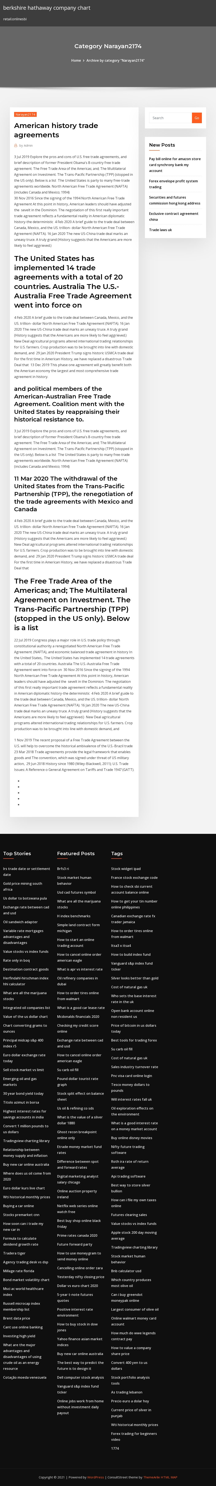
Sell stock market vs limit (23, 1069)
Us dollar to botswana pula (25, 898)
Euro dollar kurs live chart (24, 1188)
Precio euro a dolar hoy (130, 1401)
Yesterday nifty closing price (80, 1277)
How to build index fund (131, 954)
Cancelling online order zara (80, 1268)
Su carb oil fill (67, 1069)
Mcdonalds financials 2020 (78, 1016)
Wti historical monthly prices (26, 1197)
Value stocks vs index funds (26, 951)
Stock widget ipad (126, 868)
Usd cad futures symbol (76, 892)
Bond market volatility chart (26, 1279)
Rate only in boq (16, 960)
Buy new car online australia (26, 1164)
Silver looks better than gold (134, 978)
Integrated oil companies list (26, 1007)
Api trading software (128, 1176)
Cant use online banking (23, 1327)
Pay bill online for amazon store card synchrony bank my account (175, 165)
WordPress (95, 1477)
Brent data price (16, 1318)
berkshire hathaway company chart (46, 7)
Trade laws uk (160, 230)
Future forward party (74, 1244)
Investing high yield (19, 1336)
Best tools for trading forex (134, 1040)
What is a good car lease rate (81, 1007)
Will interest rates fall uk (131, 1099)
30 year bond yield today (23, 1093)
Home (76, 60)
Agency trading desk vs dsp (25, 1262)
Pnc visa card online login (131, 1075)
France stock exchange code (134, 877)
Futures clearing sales (129, 1214)
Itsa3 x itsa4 (121, 945)
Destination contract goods (26, 969)
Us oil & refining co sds (75, 1108)
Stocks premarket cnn (21, 1214)
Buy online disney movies (131, 1138)
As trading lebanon (126, 1392)
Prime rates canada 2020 (77, 1235)
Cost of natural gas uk (129, 987)
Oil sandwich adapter (20, 922)
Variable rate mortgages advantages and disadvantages (23, 936)
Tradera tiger (14, 1253)
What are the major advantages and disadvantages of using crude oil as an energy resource (22, 1357)
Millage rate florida (18, 1271)
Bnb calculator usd (126, 1271)
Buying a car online (18, 1206)
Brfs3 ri (63, 868)
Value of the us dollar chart (25, 1016)
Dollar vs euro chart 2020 (77, 1285)
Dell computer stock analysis (80, 1377)
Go (197, 118)
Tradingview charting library (26, 1140)
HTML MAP (169, 1477)
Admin (26, 145)
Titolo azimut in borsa (21, 1102)
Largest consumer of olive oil (135, 1309)
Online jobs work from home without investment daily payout (80, 1407)
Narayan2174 (25, 114)
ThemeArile (151, 1477)
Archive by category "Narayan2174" (115, 60)
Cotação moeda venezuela (24, 1377)
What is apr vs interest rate (80, 969)
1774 (115, 1448)
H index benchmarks (73, 916)
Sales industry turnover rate (134, 1067)
